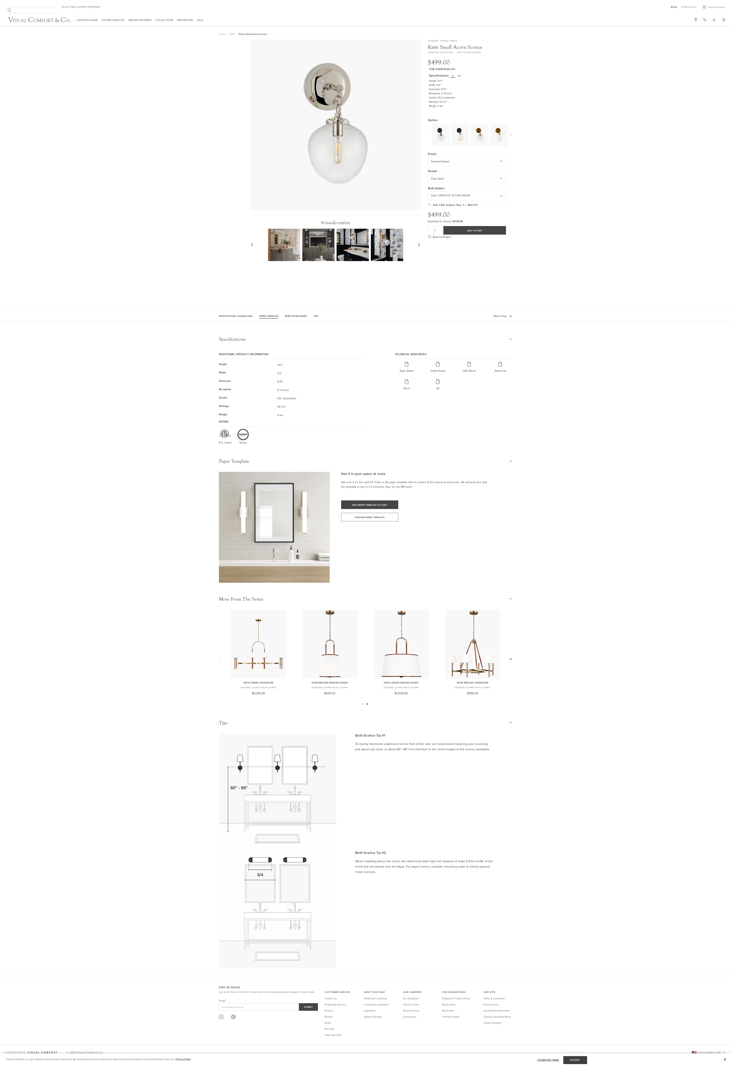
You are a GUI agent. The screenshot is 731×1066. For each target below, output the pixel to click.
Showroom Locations (375, 998)
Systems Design (373, 1016)
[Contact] (705, 19)
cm (459, 76)
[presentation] (430, 134)
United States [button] (716, 7)
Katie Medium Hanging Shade (330, 682)
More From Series (296, 316)
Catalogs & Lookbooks (376, 1004)
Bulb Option (436, 188)
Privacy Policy (491, 1004)
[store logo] (39, 20)
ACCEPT (575, 1060)
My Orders (448, 1010)
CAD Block (469, 370)
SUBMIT (308, 1006)
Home (222, 34)
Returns (329, 1010)
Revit (407, 388)
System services (113, 20)
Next (510, 659)
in (453, 76)
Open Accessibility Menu (497, 1016)
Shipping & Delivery (335, 1004)
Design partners (140, 20)
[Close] (725, 1059)
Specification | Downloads (236, 316)
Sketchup (500, 370)
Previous (221, 659)
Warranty (329, 1029)
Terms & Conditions (494, 998)
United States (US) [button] (709, 1052)
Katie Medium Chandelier (472, 682)
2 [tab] (367, 704)
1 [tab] (363, 704)
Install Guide (437, 370)
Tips (316, 316)
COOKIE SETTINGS (548, 1060)
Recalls (329, 1016)
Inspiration (185, 20)
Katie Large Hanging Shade (401, 682)
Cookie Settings (492, 1022)
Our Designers (411, 998)
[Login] (714, 19)
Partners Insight (451, 1016)
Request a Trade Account (456, 998)
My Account (448, 1004)
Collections (164, 20)
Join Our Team (411, 1004)
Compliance (409, 1016)
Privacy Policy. (183, 1059)
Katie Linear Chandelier (258, 682)
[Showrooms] (695, 19)
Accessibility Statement (497, 1010)
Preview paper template (370, 517)
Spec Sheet (407, 370)
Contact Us (331, 998)
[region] (365, 1060)
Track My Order (333, 1035)
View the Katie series (469, 52)
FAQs (328, 1022)
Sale (200, 20)
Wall (232, 34)
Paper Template (268, 316)
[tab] (365, 339)
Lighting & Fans (87, 20)
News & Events (411, 1010)
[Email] (268, 1007)
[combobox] (31, 10)
